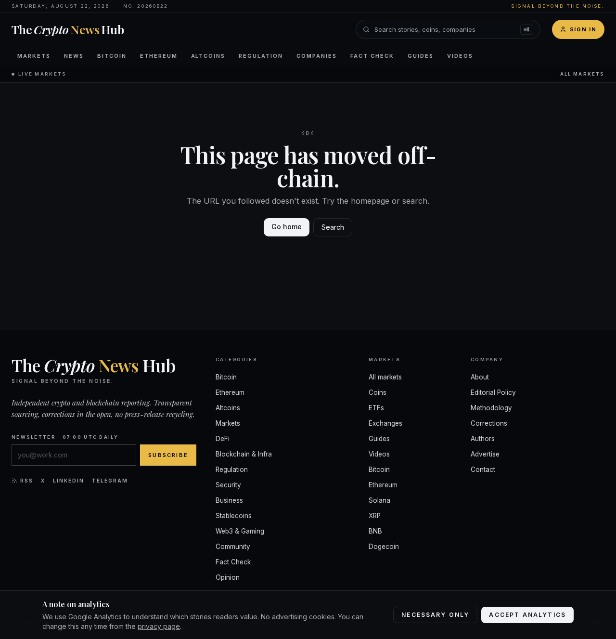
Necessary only (435, 614)
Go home (286, 226)
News (74, 55)
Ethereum (159, 55)
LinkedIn (68, 480)
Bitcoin (112, 55)
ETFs (376, 408)
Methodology (491, 408)
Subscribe (168, 455)
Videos (460, 55)
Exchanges (385, 423)
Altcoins (208, 55)
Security (228, 485)
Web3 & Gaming (240, 531)
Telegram (110, 480)
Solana (379, 500)
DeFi (223, 439)
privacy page (159, 626)
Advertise (485, 454)
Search (332, 227)
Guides (421, 55)
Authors (483, 439)
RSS (26, 480)
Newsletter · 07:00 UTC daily (65, 437)
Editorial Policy (493, 392)
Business (229, 500)
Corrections (489, 423)
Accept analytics (527, 614)
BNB (375, 531)
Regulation (261, 55)
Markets (34, 55)
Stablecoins (234, 516)
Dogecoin (384, 546)
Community (233, 546)
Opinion (228, 577)
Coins (377, 392)
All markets (582, 74)
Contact (483, 469)
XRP (375, 516)
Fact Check (372, 55)
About (480, 377)
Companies (316, 55)
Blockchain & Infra (244, 454)
